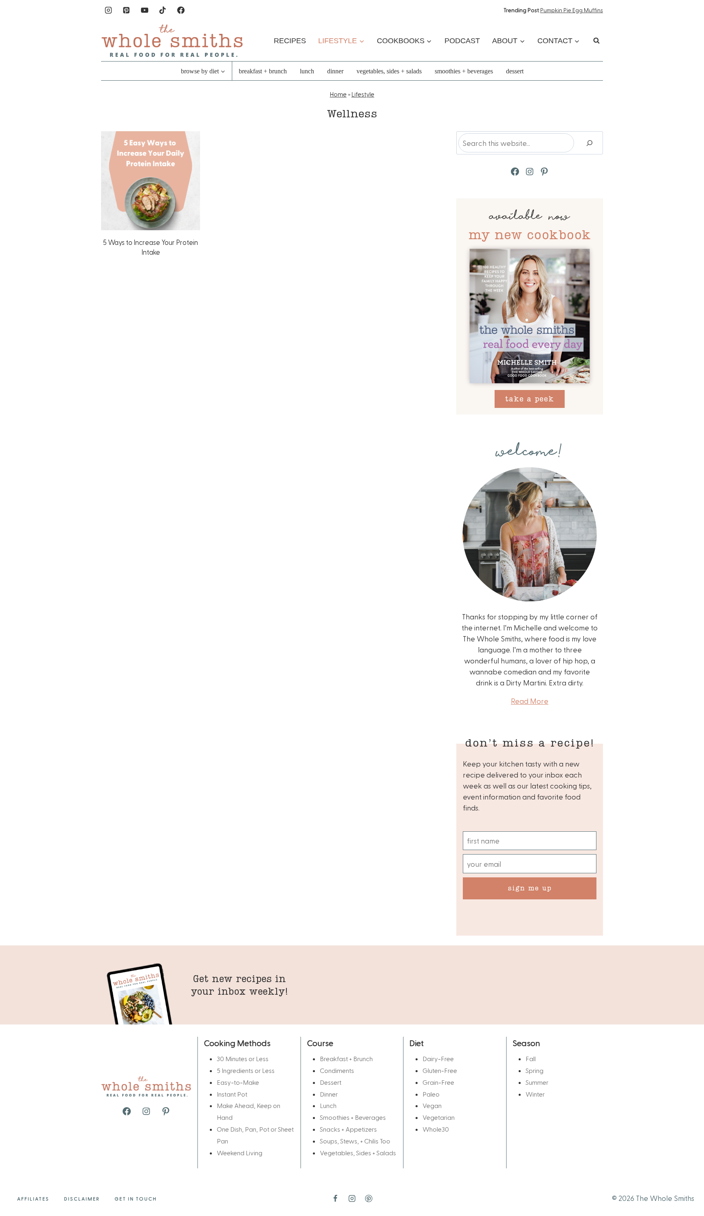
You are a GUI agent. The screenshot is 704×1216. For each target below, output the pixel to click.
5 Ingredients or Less (246, 1070)
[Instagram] (108, 10)
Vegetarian (438, 1117)
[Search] (589, 142)
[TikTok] (162, 10)
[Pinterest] (126, 10)
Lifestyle (363, 94)
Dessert (515, 71)
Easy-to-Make (238, 1082)
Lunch (307, 71)
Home (338, 94)
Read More (529, 700)
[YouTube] (144, 10)
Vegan (432, 1105)
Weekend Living (239, 1153)
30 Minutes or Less (242, 1058)
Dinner (335, 71)
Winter (535, 1094)
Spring (534, 1070)
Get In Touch (135, 1198)
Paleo (431, 1094)
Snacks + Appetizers (348, 1129)
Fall (531, 1058)
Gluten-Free (439, 1070)
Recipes (290, 41)
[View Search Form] (596, 40)
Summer (537, 1082)
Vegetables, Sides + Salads (389, 71)
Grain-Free (438, 1082)
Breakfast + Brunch (263, 71)
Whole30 (435, 1129)
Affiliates (33, 1198)
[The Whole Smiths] (172, 40)
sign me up (530, 888)
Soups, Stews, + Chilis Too (355, 1141)
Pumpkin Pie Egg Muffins (571, 10)
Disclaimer (82, 1198)
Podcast (462, 41)
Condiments (337, 1070)
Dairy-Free (438, 1058)
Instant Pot (232, 1094)
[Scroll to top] (684, 1184)
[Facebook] (181, 10)
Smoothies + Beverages (464, 71)
